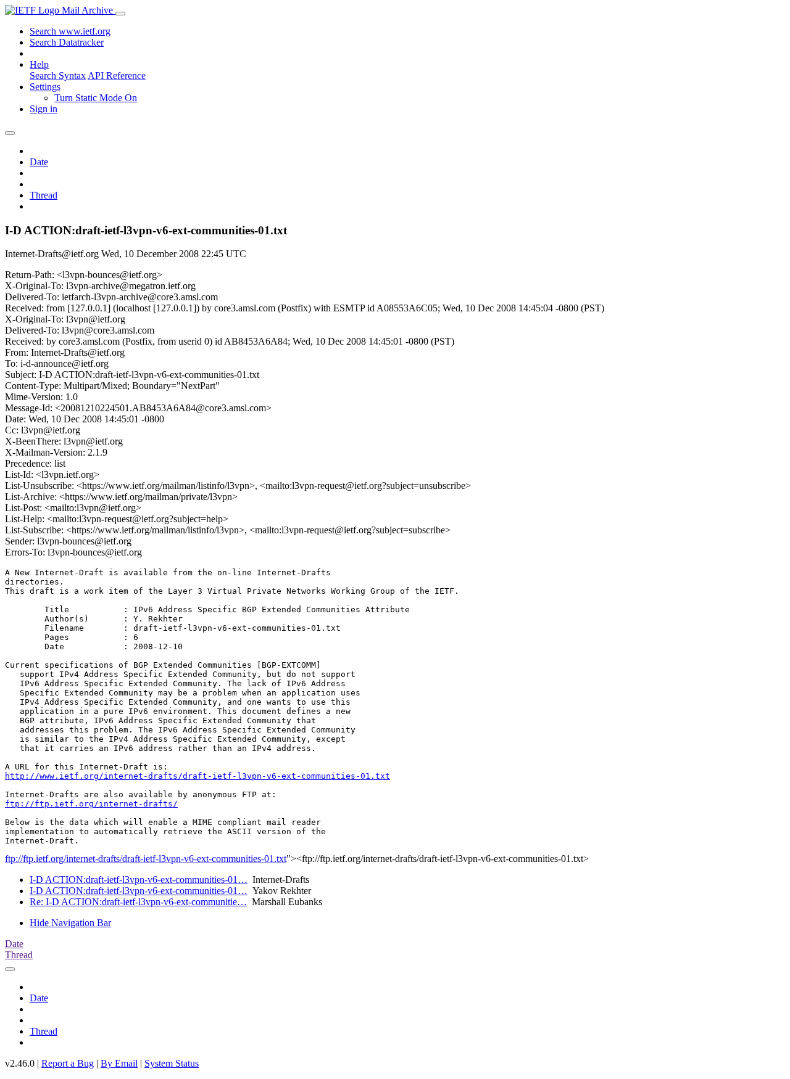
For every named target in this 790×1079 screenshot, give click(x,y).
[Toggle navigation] (120, 13)
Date (39, 162)
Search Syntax (58, 75)
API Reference (117, 75)
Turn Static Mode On (95, 97)
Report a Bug (67, 1063)
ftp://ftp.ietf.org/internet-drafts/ (91, 803)
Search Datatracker (67, 42)
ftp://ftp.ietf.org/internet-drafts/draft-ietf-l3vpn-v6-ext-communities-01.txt (145, 858)
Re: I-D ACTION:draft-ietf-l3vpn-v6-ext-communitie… (138, 901)
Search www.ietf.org (70, 31)
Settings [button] (45, 86)
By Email (119, 1063)
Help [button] (39, 64)
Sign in (43, 109)
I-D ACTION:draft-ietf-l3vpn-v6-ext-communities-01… (138, 879)
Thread (43, 195)
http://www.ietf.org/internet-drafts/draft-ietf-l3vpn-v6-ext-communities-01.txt (197, 776)
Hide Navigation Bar (70, 922)
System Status (171, 1063)
